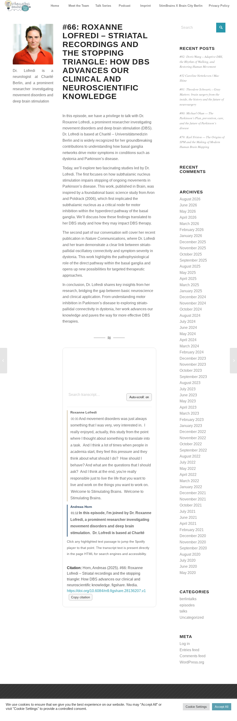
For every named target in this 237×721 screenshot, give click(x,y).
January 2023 (191, 426)
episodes (187, 605)
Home (55, 5)
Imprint (145, 5)
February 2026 (192, 230)
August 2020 (190, 554)
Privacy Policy (219, 5)
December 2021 (193, 493)
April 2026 (188, 217)
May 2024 (188, 334)
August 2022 (190, 456)
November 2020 (193, 542)
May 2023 (188, 401)
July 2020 (188, 560)
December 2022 (193, 432)
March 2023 (189, 413)
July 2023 (188, 389)
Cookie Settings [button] (196, 706)
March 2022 (189, 481)
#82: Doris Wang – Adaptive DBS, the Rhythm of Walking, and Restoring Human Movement (201, 61)
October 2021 (191, 505)
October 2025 (191, 254)
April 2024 (188, 340)
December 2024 (193, 297)
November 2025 (193, 248)
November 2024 (193, 303)
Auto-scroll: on (139, 397)
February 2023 (192, 420)
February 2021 (192, 530)
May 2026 (188, 211)
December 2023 (193, 358)
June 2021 (188, 517)
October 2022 (191, 444)
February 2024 (192, 352)
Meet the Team (79, 5)
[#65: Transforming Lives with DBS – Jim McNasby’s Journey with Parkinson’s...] (3, 360)
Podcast (124, 5)
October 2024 (191, 309)
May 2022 (188, 469)
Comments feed (193, 656)
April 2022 (188, 475)
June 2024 (188, 328)
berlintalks (188, 599)
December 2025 (193, 242)
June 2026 (188, 205)
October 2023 (191, 370)
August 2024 (190, 315)
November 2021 (193, 499)
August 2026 (190, 199)
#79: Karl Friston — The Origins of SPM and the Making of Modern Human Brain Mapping (202, 142)
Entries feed (189, 650)
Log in (185, 644)
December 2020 (193, 536)
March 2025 (189, 285)
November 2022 (193, 438)
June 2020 (188, 566)
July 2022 (188, 462)
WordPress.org (192, 662)
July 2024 (188, 322)
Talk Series (103, 5)
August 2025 (190, 266)
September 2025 (193, 260)
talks (183, 611)
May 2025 (188, 273)
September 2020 (193, 548)
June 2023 (188, 395)
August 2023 (190, 383)
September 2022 (193, 450)
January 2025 (191, 291)
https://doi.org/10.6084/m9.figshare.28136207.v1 (106, 591)
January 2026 (191, 236)
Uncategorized (192, 617)
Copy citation (80, 597)
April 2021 (188, 524)
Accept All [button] (221, 706)
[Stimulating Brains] (18, 6)
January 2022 (191, 487)
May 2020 (188, 573)
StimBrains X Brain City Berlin (181, 5)
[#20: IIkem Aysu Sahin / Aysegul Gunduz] (233, 360)
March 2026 (189, 224)
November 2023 (193, 364)
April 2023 (188, 407)
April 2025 (188, 279)
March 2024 (189, 346)
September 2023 (193, 377)
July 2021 (188, 511)
